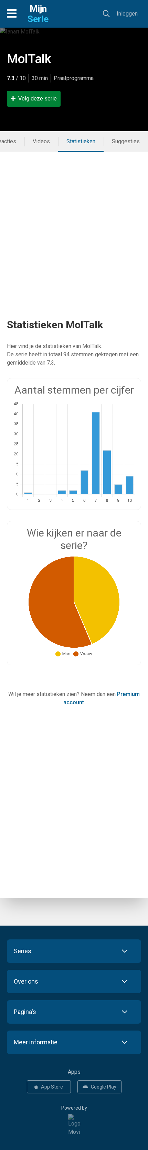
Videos (41, 141)
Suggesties (126, 141)
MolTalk (29, 59)
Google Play (103, 1087)
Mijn (38, 13)
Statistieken (80, 141)
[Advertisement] (74, 226)
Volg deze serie (37, 98)
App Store (52, 1087)
